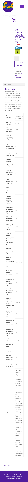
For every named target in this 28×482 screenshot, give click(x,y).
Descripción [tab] (7, 84)
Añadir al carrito (20, 64)
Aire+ (21, 73)
